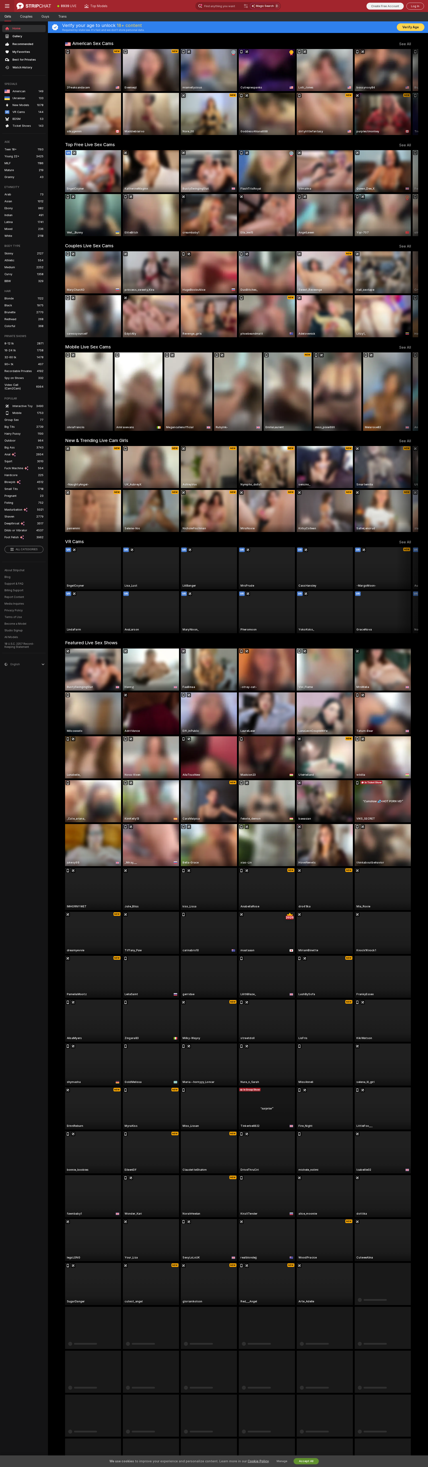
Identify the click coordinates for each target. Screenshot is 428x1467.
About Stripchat (14, 570)
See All (405, 44)
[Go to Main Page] (33, 6)
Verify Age (410, 27)
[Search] (246, 6)
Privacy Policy (13, 610)
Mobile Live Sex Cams (88, 347)
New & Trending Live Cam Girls (96, 440)
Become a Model (15, 623)
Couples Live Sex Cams (89, 245)
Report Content (14, 597)
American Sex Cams (92, 43)
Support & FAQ (13, 583)
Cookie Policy (258, 1461)
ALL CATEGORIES (27, 549)
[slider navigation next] (407, 92)
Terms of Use (13, 617)
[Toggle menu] (7, 6)
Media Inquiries (14, 603)
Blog (7, 577)
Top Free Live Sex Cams (90, 144)
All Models (11, 637)
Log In (415, 6)
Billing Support (13, 590)
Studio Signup (13, 630)
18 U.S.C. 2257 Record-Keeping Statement (19, 645)
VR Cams (74, 541)
